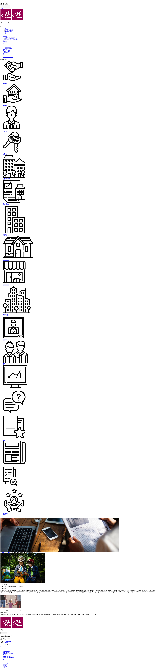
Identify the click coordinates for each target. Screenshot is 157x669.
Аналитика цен (6, 52)
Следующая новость (14, 594)
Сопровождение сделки (10, 34)
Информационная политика (6, 646)
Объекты (5, 36)
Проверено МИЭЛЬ (7, 55)
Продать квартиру (9, 29)
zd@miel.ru (6, 642)
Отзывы (4, 665)
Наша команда (8, 44)
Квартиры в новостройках (8, 659)
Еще (4, 43)
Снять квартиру (8, 32)
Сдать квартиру (8, 31)
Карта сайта (5, 667)
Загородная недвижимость (10, 38)
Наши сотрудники (7, 663)
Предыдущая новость (4, 594)
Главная (2, 552)
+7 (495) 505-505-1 (8, 641)
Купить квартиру (9, 30)
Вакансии (5, 664)
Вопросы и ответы (9, 46)
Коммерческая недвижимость (11, 39)
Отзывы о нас (8, 47)
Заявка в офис (3, 59)
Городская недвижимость (10, 37)
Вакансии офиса (6, 50)
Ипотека (7, 33)
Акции (4, 40)
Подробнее (2, 616)
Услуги (4, 28)
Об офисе (5, 41)
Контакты (5, 42)
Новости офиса (8, 48)
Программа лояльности (8, 57)
